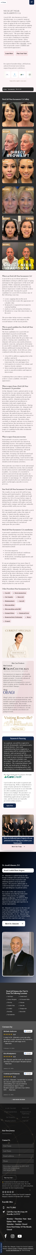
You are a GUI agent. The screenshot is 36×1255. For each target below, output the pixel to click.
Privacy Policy (12, 1248)
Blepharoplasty (9, 601)
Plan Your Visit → (9, 1178)
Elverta (9, 1002)
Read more (8, 1043)
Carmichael (23, 996)
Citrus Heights (11, 999)
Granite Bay (10, 1005)
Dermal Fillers (9, 613)
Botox (28, 617)
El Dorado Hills (24, 999)
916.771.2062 (11, 1207)
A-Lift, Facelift (10, 1108)
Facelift (7, 593)
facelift (23, 43)
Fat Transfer (8, 597)
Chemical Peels (23, 613)
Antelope (9, 996)
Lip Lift (21, 601)
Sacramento (11, 89)
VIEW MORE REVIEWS (19, 1099)
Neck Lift (25, 1108)
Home (5, 89)
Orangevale (23, 1008)
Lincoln (21, 1005)
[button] (31, 2)
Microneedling (9, 605)
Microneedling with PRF (12, 609)
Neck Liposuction (19, 593)
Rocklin (9, 1011)
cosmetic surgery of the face (13, 897)
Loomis (9, 1008)
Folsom (21, 1002)
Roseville (22, 1011)
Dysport (7, 621)
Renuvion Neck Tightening (13, 617)
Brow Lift (20, 597)
